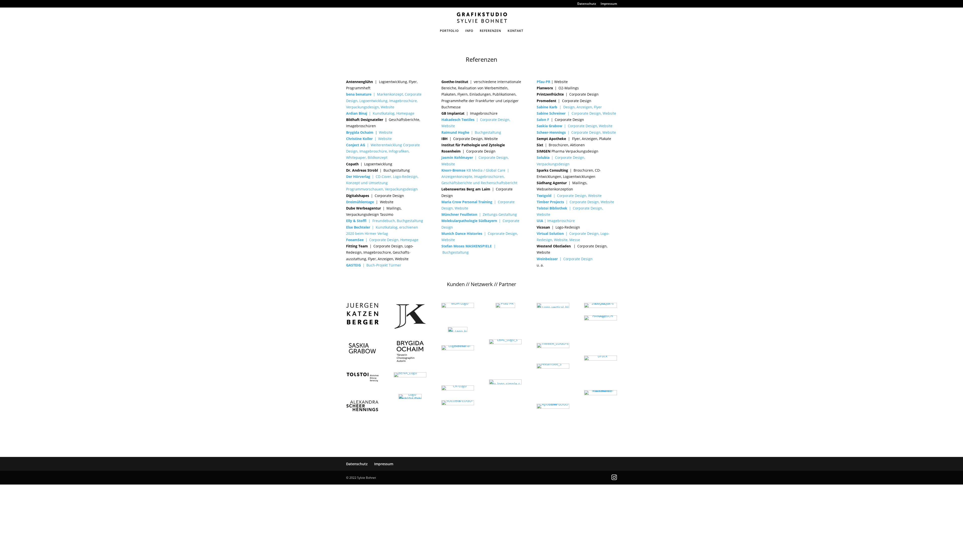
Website (369, 132)
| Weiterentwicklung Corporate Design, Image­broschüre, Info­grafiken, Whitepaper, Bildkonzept (383, 151)
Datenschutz (586, 4)
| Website (369, 138)
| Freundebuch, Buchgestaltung (384, 220)
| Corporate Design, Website (576, 113)
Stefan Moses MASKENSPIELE (467, 246)
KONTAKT (515, 31)
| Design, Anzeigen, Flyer (580, 107)
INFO (469, 31)
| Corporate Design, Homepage (382, 239)
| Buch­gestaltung (471, 132)
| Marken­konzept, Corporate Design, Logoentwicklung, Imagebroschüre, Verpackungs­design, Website (384, 100)
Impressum (609, 4)
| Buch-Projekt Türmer (382, 265)
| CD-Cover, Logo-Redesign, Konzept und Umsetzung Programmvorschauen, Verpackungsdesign (382, 182)
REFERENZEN (490, 31)
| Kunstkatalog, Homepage (390, 113)
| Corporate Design (565, 258)
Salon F (543, 119)
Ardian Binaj (356, 113)
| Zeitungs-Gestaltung (479, 214)
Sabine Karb (548, 107)
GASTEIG (354, 265)
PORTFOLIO (449, 31)
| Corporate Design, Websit (574, 201)
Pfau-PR (544, 81)
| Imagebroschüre (556, 220)
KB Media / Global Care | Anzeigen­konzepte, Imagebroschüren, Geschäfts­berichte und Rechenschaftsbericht (479, 176)
